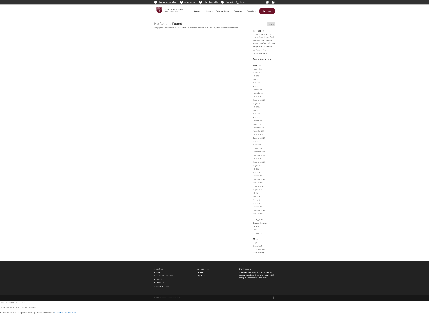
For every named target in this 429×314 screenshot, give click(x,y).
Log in (255, 242)
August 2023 (257, 72)
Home (158, 272)
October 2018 (258, 214)
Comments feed (259, 249)
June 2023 (256, 79)
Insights (243, 2)
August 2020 (257, 165)
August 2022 (257, 103)
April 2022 (256, 117)
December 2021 (259, 127)
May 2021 (256, 141)
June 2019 (256, 196)
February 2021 (258, 148)
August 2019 (257, 190)
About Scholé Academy (164, 276)
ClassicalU (229, 2)
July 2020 (256, 169)
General (256, 226)
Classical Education (260, 223)
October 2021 (258, 134)
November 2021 (259, 131)
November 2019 (259, 179)
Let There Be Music (260, 50)
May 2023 (256, 83)
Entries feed (257, 246)
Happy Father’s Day (260, 53)
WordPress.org (258, 253)
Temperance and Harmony (262, 46)
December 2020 (259, 152)
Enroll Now (267, 11)
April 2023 (256, 86)
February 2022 (258, 121)
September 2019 (259, 186)
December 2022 (259, 93)
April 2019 (256, 203)
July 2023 (256, 76)
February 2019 (258, 207)
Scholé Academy (190, 2)
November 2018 (259, 210)
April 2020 (256, 172)
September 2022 (259, 100)
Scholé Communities (211, 2)
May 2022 (256, 114)
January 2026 (257, 69)
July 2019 (256, 193)
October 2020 (258, 159)
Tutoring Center (222, 11)
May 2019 (256, 200)
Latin (255, 230)
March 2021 (257, 145)
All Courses (202, 272)
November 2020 (259, 155)
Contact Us (160, 283)
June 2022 (256, 110)
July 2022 (256, 107)
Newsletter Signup (162, 286)
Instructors (160, 279)
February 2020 (258, 176)
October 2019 (258, 183)
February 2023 (258, 90)
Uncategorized (258, 233)
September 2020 (259, 162)
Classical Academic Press (168, 2)
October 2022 (258, 96)
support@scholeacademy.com (65, 312)
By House (201, 276)
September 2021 (259, 138)
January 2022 (257, 124)
